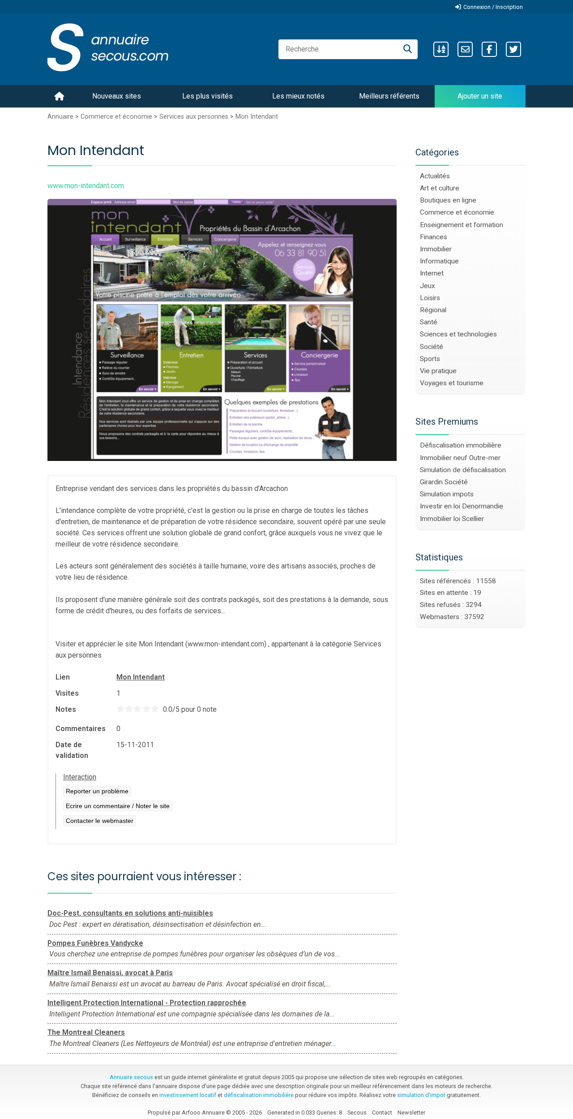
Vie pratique (438, 371)
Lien (63, 677)
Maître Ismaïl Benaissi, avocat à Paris (110, 972)
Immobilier (436, 249)
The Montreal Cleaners (86, 1032)
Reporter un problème (97, 791)
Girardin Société (444, 482)
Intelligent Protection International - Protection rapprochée (146, 1002)
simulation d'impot (421, 1095)
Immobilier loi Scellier (452, 519)
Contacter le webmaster (99, 820)
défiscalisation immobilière (259, 1095)
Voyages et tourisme (451, 383)
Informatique (439, 261)
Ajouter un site (480, 96)
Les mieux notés (298, 96)
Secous (357, 1112)
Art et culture (439, 188)
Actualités (435, 176)
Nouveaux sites (116, 96)
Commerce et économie (116, 117)
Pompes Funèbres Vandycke (95, 943)
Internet (432, 273)
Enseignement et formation (461, 225)
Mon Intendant (256, 117)
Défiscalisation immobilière (460, 445)
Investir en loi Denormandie (461, 506)
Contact (382, 1112)
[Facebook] (489, 49)
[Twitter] (513, 49)
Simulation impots (447, 494)
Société (431, 347)
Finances (433, 237)
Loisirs (430, 298)
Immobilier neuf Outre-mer (460, 458)
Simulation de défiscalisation (463, 470)
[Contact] (465, 49)
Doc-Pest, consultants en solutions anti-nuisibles (130, 913)
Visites (67, 693)
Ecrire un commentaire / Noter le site (118, 805)
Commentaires (81, 728)
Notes (66, 709)
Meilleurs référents (389, 96)
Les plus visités (207, 96)
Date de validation (72, 750)
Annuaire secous (131, 1077)
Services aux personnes (193, 117)
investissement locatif (187, 1095)
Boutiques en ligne (448, 200)
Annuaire (60, 117)
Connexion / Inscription (493, 7)
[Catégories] (441, 49)
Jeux (427, 286)
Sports (430, 359)
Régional (433, 310)
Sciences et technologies (458, 334)
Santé (428, 322)
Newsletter (411, 1112)
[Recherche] (408, 49)
